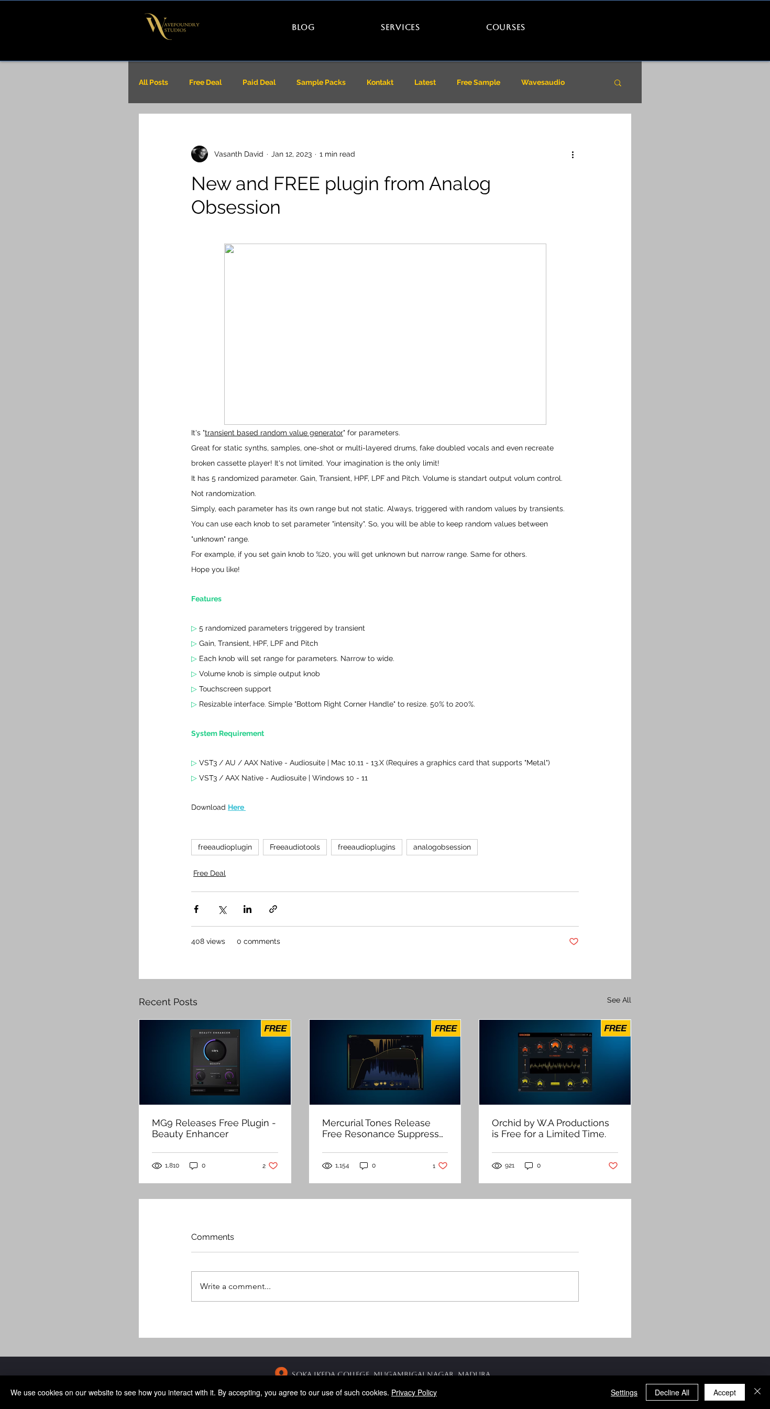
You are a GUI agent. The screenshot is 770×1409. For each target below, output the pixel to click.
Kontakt (380, 82)
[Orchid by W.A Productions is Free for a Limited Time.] (555, 1062)
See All (619, 1000)
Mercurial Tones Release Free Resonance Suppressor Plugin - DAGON (385, 1128)
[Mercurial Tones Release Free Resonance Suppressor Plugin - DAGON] (385, 1062)
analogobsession (442, 847)
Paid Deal (259, 82)
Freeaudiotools (295, 847)
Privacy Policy (414, 1392)
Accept (724, 1392)
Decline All (672, 1392)
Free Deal (205, 82)
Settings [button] (624, 1392)
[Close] (757, 1392)
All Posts (153, 82)
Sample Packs (321, 82)
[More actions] (572, 154)
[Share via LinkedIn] (247, 909)
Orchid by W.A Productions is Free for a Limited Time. (550, 1128)
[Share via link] (273, 909)
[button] (618, 82)
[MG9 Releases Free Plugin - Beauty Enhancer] (215, 1062)
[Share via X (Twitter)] (222, 909)
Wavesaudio (543, 82)
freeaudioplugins (366, 847)
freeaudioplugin (225, 847)
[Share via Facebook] (196, 909)
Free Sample (478, 82)
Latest (425, 82)
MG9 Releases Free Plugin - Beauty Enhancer (214, 1128)
